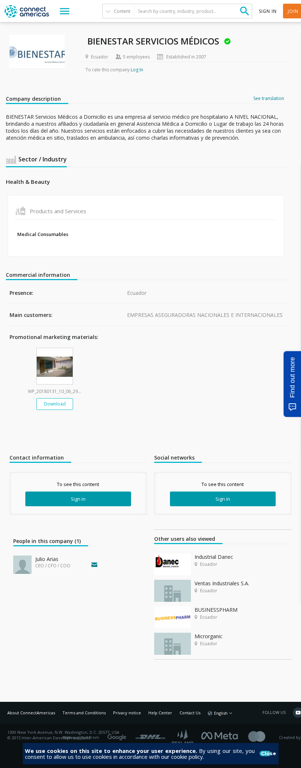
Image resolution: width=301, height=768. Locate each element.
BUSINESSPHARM (216, 609)
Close (266, 753)
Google (118, 734)
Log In (137, 70)
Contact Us (189, 712)
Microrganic (208, 636)
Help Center (160, 712)
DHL (150, 734)
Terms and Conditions (84, 712)
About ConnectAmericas (31, 712)
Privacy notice (127, 712)
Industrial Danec (214, 556)
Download (55, 404)
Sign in (78, 499)
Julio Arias (46, 559)
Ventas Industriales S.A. (222, 583)
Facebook (221, 734)
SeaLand (183, 737)
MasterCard (263, 737)
